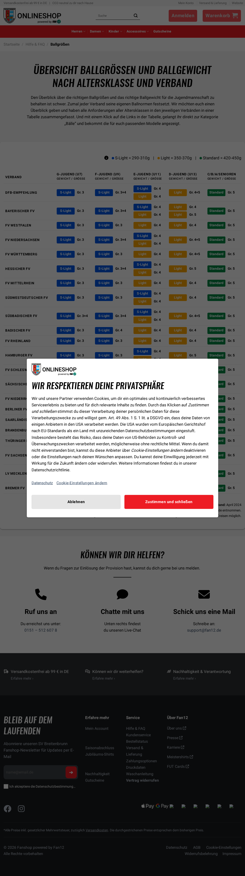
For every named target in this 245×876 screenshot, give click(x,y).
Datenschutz (42, 483)
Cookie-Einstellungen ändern (81, 483)
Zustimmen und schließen (169, 502)
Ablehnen (76, 502)
